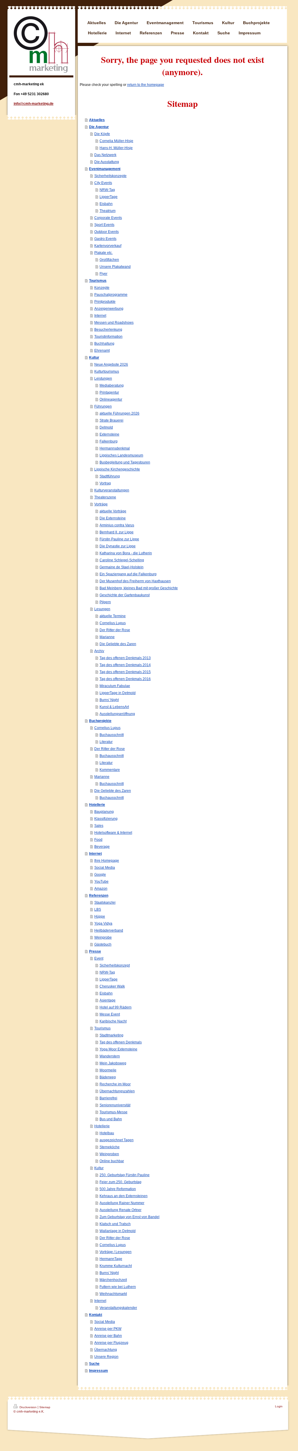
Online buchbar (112, 1161)
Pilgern (105, 602)
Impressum (98, 1371)
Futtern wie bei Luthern (118, 1287)
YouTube (101, 882)
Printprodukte (105, 302)
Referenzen (98, 895)
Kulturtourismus (106, 371)
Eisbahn (106, 204)
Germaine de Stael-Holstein (121, 567)
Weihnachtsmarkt (113, 1294)
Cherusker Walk (112, 986)
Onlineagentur (111, 399)
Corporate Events (108, 218)
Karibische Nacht (113, 1021)
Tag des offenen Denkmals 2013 (125, 658)
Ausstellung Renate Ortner (120, 1210)
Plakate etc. (103, 253)
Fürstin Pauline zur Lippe (119, 539)
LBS (97, 909)
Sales (98, 826)
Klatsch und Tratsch (115, 1224)
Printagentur (109, 392)
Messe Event (110, 1014)
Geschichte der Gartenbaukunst (125, 595)
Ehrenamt (102, 350)
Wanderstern (110, 1056)
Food (98, 840)
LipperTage (109, 197)
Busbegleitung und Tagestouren (125, 462)
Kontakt (95, 1315)
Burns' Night (109, 700)
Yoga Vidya (103, 923)
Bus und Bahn (111, 1119)
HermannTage (111, 1259)
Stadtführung (110, 476)
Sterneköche (110, 1147)
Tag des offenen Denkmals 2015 (125, 672)
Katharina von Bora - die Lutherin (126, 553)
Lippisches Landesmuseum (121, 455)
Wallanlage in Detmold (118, 1231)
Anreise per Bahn (108, 1336)
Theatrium (108, 211)
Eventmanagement (104, 169)
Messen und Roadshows (114, 323)
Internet (100, 316)
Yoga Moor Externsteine (118, 1049)
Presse (95, 951)
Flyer (103, 274)
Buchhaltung (104, 343)
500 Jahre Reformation (118, 1189)
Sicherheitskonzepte (110, 176)
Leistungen (103, 378)
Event (98, 958)
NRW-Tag (107, 190)
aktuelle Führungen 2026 (119, 413)
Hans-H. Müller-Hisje (116, 148)
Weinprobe (103, 937)
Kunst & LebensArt (114, 707)
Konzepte (101, 288)
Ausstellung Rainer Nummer (122, 1203)
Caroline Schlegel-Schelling (122, 560)
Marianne (107, 637)
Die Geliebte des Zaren (118, 644)
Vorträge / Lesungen (116, 1252)
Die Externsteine (113, 518)
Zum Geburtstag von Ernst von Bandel (129, 1217)
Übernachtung (105, 1350)
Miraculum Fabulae (115, 686)
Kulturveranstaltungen (111, 490)
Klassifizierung (106, 819)
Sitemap (44, 1407)
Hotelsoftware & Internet (113, 833)
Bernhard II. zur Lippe (117, 532)
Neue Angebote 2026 (111, 364)
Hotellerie (97, 805)
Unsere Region (106, 1357)
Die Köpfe (102, 134)
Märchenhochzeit (113, 1280)
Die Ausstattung (106, 162)
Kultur (94, 357)
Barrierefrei (108, 1098)
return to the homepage (145, 85)
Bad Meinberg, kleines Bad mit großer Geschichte (139, 588)
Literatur (106, 742)
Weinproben (109, 1154)
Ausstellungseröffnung (117, 714)
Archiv (99, 651)
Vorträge (101, 504)
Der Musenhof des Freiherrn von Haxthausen (135, 581)
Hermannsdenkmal (115, 448)
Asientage (108, 1000)
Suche (94, 1364)
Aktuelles (97, 120)
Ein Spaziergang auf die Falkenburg (128, 574)
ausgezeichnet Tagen (117, 1140)
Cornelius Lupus (113, 623)
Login (279, 1406)
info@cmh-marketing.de (34, 104)
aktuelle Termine (113, 616)
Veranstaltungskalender (118, 1308)
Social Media (104, 868)
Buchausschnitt (112, 735)
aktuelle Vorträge (113, 511)
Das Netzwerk (105, 155)
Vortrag (105, 483)
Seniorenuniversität (115, 1105)
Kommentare (110, 770)
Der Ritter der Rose (115, 630)
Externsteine (109, 434)
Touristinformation (108, 337)
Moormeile (108, 1070)
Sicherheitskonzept (115, 965)
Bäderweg (108, 1077)
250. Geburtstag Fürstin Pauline (125, 1175)
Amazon (100, 888)
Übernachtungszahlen (117, 1091)
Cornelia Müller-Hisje (116, 141)
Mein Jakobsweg (113, 1063)
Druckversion (28, 1407)
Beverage (102, 847)
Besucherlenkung (108, 330)
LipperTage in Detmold (118, 693)
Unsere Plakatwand (115, 267)
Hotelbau (107, 1133)
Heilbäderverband (108, 930)
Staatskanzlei (105, 902)
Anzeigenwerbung (108, 309)
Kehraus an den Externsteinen (124, 1196)
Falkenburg (109, 441)
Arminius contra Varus (117, 525)
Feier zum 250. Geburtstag (120, 1182)
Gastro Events (105, 239)
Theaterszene (105, 497)
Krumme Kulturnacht (116, 1266)
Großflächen (109, 260)
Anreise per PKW (107, 1329)
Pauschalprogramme (110, 295)
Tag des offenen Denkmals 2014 (125, 665)
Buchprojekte (100, 721)
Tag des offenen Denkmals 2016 (125, 679)
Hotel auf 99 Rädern (116, 1007)
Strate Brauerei (111, 420)
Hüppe (99, 916)
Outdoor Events (106, 232)
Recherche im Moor (115, 1084)
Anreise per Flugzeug (111, 1343)
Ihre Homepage (106, 861)
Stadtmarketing (111, 1035)
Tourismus (98, 281)
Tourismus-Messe (113, 1112)
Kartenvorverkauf (107, 246)
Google (100, 875)
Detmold (106, 427)
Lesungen (102, 609)
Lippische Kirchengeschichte (117, 469)
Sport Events (104, 225)
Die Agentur (99, 127)
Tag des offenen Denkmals (121, 1042)
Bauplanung (104, 812)
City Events (103, 183)
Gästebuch (102, 944)
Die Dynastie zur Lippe (118, 546)
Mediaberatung (112, 385)
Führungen (103, 406)
